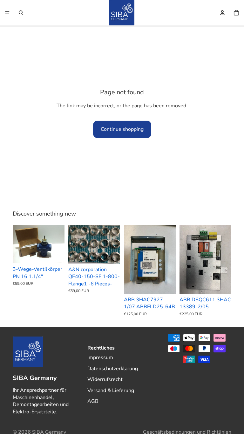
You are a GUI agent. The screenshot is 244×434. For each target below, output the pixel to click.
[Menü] (7, 12)
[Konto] (222, 13)
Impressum (100, 357)
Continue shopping (122, 129)
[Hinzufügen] (54, 253)
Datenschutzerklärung (112, 368)
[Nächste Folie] (57, 244)
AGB (92, 401)
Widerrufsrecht (105, 379)
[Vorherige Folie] (20, 244)
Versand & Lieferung (110, 390)
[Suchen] (21, 13)
